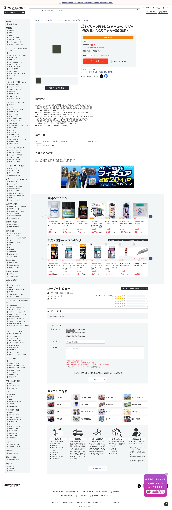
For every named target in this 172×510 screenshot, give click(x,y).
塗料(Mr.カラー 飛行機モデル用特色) (101, 72)
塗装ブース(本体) (13, 224)
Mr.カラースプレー (13, 71)
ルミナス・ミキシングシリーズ (17, 312)
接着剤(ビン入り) (13, 263)
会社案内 (54, 502)
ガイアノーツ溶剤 (13, 114)
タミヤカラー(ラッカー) (15, 84)
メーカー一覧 (12, 468)
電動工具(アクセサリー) (15, 254)
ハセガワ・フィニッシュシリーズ (17, 354)
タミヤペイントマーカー (15, 98)
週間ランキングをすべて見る (117, 240)
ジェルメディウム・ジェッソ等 (17, 321)
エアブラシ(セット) (14, 209)
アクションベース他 (14, 444)
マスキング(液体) (13, 276)
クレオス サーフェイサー (15, 66)
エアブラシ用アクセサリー (15, 216)
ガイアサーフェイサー (14, 112)
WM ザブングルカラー (14, 137)
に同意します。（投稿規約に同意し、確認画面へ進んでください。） (98, 373)
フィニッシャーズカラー (15, 150)
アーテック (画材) (13, 435)
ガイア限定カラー (13, 141)
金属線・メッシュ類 (14, 296)
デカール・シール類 (14, 352)
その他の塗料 (12, 438)
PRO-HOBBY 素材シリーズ (15, 345)
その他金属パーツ (13, 350)
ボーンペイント (13, 168)
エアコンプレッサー (14, 213)
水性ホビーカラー (13, 60)
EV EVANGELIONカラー (15, 123)
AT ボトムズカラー (13, 128)
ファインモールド (13, 347)
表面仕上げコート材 (14, 386)
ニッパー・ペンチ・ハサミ (16, 233)
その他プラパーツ (13, 338)
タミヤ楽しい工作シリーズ (15, 401)
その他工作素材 (13, 406)
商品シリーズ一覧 (13, 471)
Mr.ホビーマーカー (13, 184)
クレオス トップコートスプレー (17, 73)
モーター (11, 397)
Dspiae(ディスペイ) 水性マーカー (17, 193)
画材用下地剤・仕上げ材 (15, 323)
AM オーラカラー (13, 130)
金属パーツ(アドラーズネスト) (17, 343)
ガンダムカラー (13, 57)
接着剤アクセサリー (14, 267)
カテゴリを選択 (10, 12)
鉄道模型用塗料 (13, 433)
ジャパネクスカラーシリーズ (16, 319)
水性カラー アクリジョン (15, 64)
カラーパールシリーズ (14, 310)
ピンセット (11, 240)
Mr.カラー (11, 53)
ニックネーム (55, 341)
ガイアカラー (12, 105)
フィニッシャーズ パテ (14, 159)
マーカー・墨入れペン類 (15, 42)
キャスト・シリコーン (14, 285)
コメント (54, 347)
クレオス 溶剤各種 (13, 69)
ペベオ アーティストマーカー (16, 195)
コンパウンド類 (13, 388)
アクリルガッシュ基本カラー (16, 307)
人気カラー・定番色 (14, 37)
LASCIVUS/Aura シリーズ (15, 62)
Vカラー (11, 424)
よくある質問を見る (96, 468)
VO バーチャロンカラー (15, 121)
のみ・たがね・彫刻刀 (14, 242)
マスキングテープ (13, 274)
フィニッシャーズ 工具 (14, 162)
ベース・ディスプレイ (14, 446)
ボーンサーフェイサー (14, 170)
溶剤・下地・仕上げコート (16, 40)
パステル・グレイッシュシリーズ (17, 314)
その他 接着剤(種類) (14, 265)
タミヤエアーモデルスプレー (16, 365)
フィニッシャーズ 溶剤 (14, 152)
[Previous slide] (44, 216)
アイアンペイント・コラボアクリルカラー (19, 326)
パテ (10, 283)
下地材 (10, 383)
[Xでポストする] (101, 76)
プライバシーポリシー (67, 502)
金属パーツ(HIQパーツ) (15, 340)
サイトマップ (116, 502)
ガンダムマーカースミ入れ (15, 186)
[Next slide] (150, 216)
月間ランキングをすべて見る (137, 240)
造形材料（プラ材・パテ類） (16, 44)
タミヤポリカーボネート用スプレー (18, 368)
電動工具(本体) (12, 251)
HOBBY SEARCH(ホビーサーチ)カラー (19, 139)
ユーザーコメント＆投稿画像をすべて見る (134, 288)
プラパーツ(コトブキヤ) (15, 334)
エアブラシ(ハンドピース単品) (17, 211)
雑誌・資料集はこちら (14, 459)
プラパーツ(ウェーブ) (14, 336)
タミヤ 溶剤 (12, 91)
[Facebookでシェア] (106, 76)
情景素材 (11, 399)
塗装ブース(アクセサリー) (15, 227)
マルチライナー (13, 198)
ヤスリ (10, 245)
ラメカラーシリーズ (14, 316)
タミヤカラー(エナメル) (15, 89)
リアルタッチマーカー (14, 188)
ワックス (11, 292)
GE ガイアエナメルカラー (15, 118)
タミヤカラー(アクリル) (15, 415)
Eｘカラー (11, 107)
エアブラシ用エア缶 (14, 218)
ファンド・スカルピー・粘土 (16, 289)
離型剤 (10, 287)
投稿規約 (77, 373)
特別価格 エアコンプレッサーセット (18, 206)
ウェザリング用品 (13, 428)
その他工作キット (13, 404)
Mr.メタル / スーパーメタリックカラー (19, 55)
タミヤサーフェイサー (14, 94)
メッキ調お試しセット (14, 175)
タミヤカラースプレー (14, 96)
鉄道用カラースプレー (14, 375)
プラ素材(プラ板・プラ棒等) (16, 294)
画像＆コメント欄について (67, 293)
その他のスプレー (13, 377)
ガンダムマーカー (13, 182)
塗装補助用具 (12, 249)
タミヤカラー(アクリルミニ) (16, 87)
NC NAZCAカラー (13, 116)
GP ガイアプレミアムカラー (16, 109)
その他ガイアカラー (14, 144)
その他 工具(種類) (13, 256)
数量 (84, 55)
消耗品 (10, 33)
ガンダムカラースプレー (15, 370)
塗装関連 (11, 35)
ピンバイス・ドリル (14, 236)
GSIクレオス (93, 69)
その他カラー (12, 78)
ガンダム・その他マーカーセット (17, 191)
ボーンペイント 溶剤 (14, 173)
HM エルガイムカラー (14, 134)
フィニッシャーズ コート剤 (16, 157)
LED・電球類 (12, 394)
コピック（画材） (13, 431)
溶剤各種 (11, 412)
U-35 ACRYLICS (13, 305)
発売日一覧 (11, 466)
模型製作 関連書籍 (13, 453)
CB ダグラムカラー (14, 132)
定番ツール (11, 30)
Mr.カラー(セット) (13, 76)
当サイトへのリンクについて (101, 502)
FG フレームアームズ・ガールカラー (18, 125)
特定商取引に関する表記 (83, 502)
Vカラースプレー (13, 372)
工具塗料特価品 (13, 24)
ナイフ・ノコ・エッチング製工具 (17, 238)
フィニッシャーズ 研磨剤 (15, 155)
